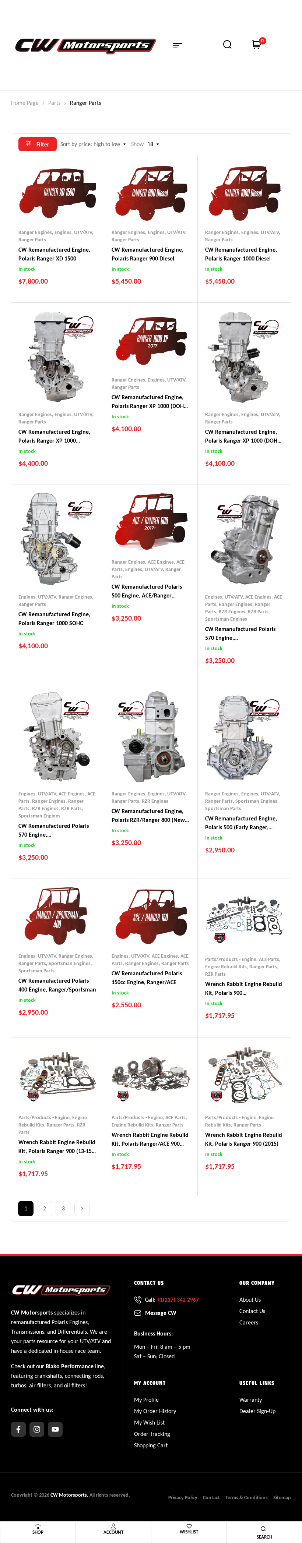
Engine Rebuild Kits (226, 967)
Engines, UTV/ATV (73, 232)
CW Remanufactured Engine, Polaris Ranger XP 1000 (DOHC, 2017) (150, 406)
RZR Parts (258, 612)
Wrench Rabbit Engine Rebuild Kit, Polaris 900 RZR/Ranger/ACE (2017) (243, 992)
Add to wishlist (43, 206)
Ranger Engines (35, 232)
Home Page (25, 102)
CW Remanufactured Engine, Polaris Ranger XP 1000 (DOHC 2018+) (242, 440)
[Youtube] (55, 1429)
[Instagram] (36, 1429)
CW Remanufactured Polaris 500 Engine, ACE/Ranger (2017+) (147, 595)
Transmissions (27, 1331)
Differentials (72, 1331)
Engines (78, 1322)
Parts (54, 102)
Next (82, 1208)
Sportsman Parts (223, 808)
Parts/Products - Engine (230, 959)
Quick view (72, 206)
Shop (37, 1532)
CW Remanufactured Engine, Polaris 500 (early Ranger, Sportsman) (241, 827)
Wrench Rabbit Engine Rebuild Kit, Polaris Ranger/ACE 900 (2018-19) (150, 1143)
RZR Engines (232, 612)
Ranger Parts (32, 240)
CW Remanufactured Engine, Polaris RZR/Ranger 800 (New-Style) (149, 820)
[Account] (113, 1526)
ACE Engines (161, 562)
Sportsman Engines (226, 619)
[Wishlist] (189, 1526)
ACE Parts (269, 959)
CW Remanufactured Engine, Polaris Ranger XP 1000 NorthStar (54, 440)
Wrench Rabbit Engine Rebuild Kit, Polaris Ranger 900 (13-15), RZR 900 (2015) (56, 1151)
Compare (57, 206)
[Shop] (38, 1526)
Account (113, 1532)
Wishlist (189, 1532)
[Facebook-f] (18, 1429)
